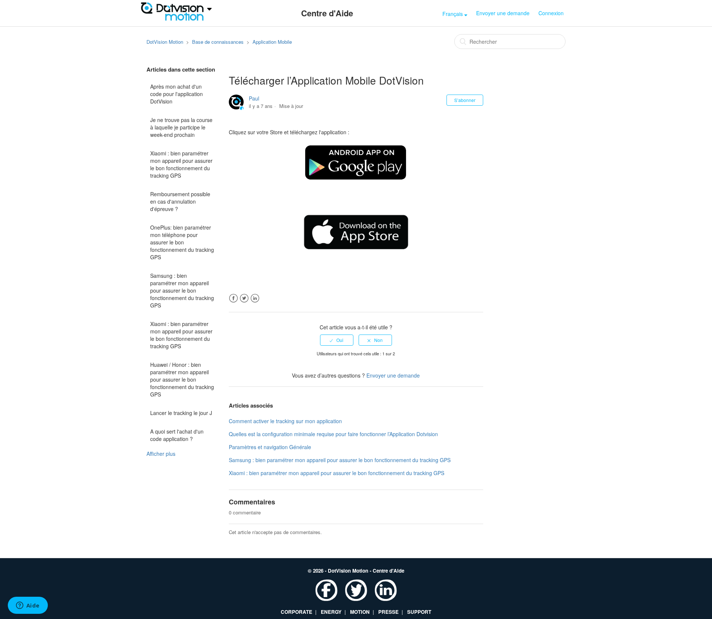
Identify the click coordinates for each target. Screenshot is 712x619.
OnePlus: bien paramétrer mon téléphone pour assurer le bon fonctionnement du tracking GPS (182, 242)
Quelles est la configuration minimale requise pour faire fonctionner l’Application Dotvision (333, 434)
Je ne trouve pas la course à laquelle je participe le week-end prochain (181, 127)
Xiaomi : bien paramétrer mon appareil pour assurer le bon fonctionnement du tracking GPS (181, 164)
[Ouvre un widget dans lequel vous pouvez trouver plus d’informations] (27, 606)
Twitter (244, 298)
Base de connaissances (218, 41)
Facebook (233, 298)
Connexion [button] (551, 13)
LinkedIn (255, 298)
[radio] (336, 340)
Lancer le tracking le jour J (181, 412)
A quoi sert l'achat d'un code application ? (177, 435)
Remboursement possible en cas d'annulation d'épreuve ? (180, 201)
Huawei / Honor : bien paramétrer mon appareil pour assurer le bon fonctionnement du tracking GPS (182, 379)
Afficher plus (160, 453)
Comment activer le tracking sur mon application (285, 421)
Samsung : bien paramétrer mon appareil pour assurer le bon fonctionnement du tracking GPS (182, 290)
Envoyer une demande (503, 13)
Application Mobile (272, 41)
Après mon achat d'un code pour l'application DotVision (176, 94)
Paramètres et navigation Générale (270, 447)
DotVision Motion (164, 41)
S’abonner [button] (464, 100)
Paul (254, 98)
